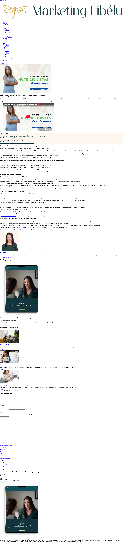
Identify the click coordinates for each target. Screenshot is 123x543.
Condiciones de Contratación (6, 456)
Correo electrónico (4, 410)
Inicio (4, 22)
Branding (7, 30)
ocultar (6, 133)
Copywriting (7, 31)
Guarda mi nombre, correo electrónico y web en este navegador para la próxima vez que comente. (21, 414)
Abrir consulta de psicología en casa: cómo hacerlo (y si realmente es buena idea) (21, 344)
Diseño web (7, 32)
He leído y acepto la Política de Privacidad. (10, 480)
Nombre (2, 407)
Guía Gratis (5, 39)
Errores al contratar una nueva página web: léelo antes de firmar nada (18, 364)
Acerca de (5, 23)
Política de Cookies (4, 453)
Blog (4, 40)
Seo (6, 34)
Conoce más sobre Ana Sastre (6, 257)
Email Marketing (8, 37)
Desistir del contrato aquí (5, 458)
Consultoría (7, 29)
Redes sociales (8, 36)
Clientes (4, 27)
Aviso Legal (2, 449)
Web (1, 412)
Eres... (1, 477)
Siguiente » (20, 390)
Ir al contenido (3, 0)
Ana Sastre (7, 24)
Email (1, 475)
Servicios (4, 28)
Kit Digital (5, 38)
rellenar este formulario (22, 227)
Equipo (6, 25)
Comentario (3, 405)
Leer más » (2, 349)
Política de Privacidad (4, 451)
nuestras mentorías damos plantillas (8, 216)
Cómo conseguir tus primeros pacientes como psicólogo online (16, 385)
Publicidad (7, 35)
